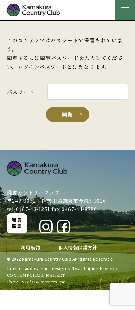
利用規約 (30, 247)
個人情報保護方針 (78, 247)
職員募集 (17, 222)
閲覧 (67, 114)
